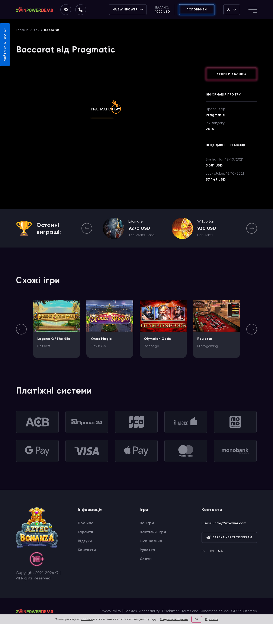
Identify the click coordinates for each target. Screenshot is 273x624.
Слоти (146, 558)
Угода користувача (174, 619)
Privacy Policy (110, 611)
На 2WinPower (125, 9)
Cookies (130, 611)
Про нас (85, 523)
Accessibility (149, 611)
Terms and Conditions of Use (205, 611)
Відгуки (85, 541)
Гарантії (85, 532)
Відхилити (211, 619)
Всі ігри (147, 523)
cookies (86, 619)
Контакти (87, 549)
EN (212, 551)
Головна (22, 30)
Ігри (36, 30)
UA (220, 551)
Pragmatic (215, 115)
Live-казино (151, 541)
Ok (196, 619)
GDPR (236, 611)
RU (204, 551)
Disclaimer (170, 611)
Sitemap (250, 611)
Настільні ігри (153, 532)
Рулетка (147, 549)
